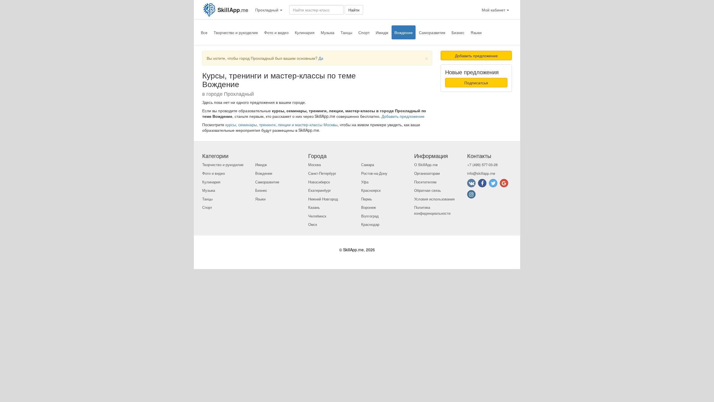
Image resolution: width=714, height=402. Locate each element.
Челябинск (317, 216)
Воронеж (368, 207)
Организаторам (427, 173)
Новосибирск (319, 182)
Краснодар (370, 224)
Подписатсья (476, 82)
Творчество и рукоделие (236, 32)
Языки (476, 32)
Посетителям (425, 182)
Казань (314, 207)
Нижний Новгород (323, 199)
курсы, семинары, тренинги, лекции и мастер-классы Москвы (281, 124)
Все (204, 32)
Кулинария (305, 32)
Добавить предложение (403, 116)
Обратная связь (427, 190)
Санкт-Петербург (322, 173)
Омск (312, 224)
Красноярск (371, 190)
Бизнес (458, 32)
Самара (367, 164)
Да (321, 58)
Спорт (364, 32)
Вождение (403, 32)
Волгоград (370, 216)
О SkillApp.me (426, 164)
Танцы (346, 32)
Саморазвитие (432, 32)
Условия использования (434, 199)
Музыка (327, 32)
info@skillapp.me (481, 173)
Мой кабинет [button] (494, 10)
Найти (354, 10)
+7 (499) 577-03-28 (482, 164)
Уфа (364, 182)
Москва (314, 164)
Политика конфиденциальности (432, 210)
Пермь (366, 199)
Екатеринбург (319, 190)
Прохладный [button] (267, 10)
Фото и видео (276, 32)
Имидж (382, 32)
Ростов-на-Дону (374, 173)
